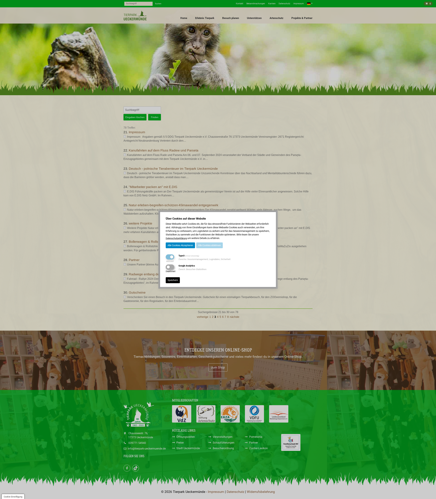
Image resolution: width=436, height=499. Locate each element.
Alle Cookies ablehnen (209, 245)
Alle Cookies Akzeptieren (180, 245)
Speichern (173, 280)
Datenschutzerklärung (176, 238)
